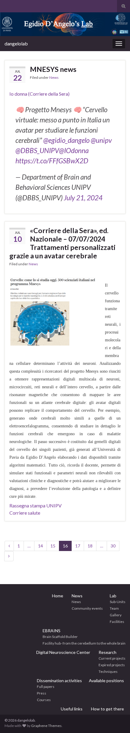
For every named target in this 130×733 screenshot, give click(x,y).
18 (90, 545)
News (54, 77)
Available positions (106, 680)
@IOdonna (74, 150)
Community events (87, 608)
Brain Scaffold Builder (60, 636)
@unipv (101, 140)
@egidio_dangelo (66, 140)
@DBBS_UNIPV (37, 150)
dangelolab (16, 43)
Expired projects (112, 665)
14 (40, 545)
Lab (113, 595)
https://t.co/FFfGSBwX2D (51, 161)
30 (113, 545)
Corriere (18, 513)
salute (33, 513)
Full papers (45, 686)
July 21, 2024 (83, 198)
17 (77, 545)
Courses (44, 700)
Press (41, 693)
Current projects (112, 658)
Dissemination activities (59, 680)
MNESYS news (53, 69)
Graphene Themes (46, 725)
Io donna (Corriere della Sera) (39, 94)
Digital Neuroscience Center (63, 652)
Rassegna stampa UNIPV (35, 505)
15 (52, 545)
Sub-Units (117, 601)
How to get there (107, 708)
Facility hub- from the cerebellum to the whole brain (84, 643)
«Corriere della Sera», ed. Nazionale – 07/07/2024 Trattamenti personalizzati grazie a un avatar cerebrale (62, 243)
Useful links (72, 708)
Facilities (117, 621)
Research (107, 652)
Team (114, 608)
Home (57, 595)
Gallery (116, 615)
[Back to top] (116, 719)
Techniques (108, 671)
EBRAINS (51, 630)
